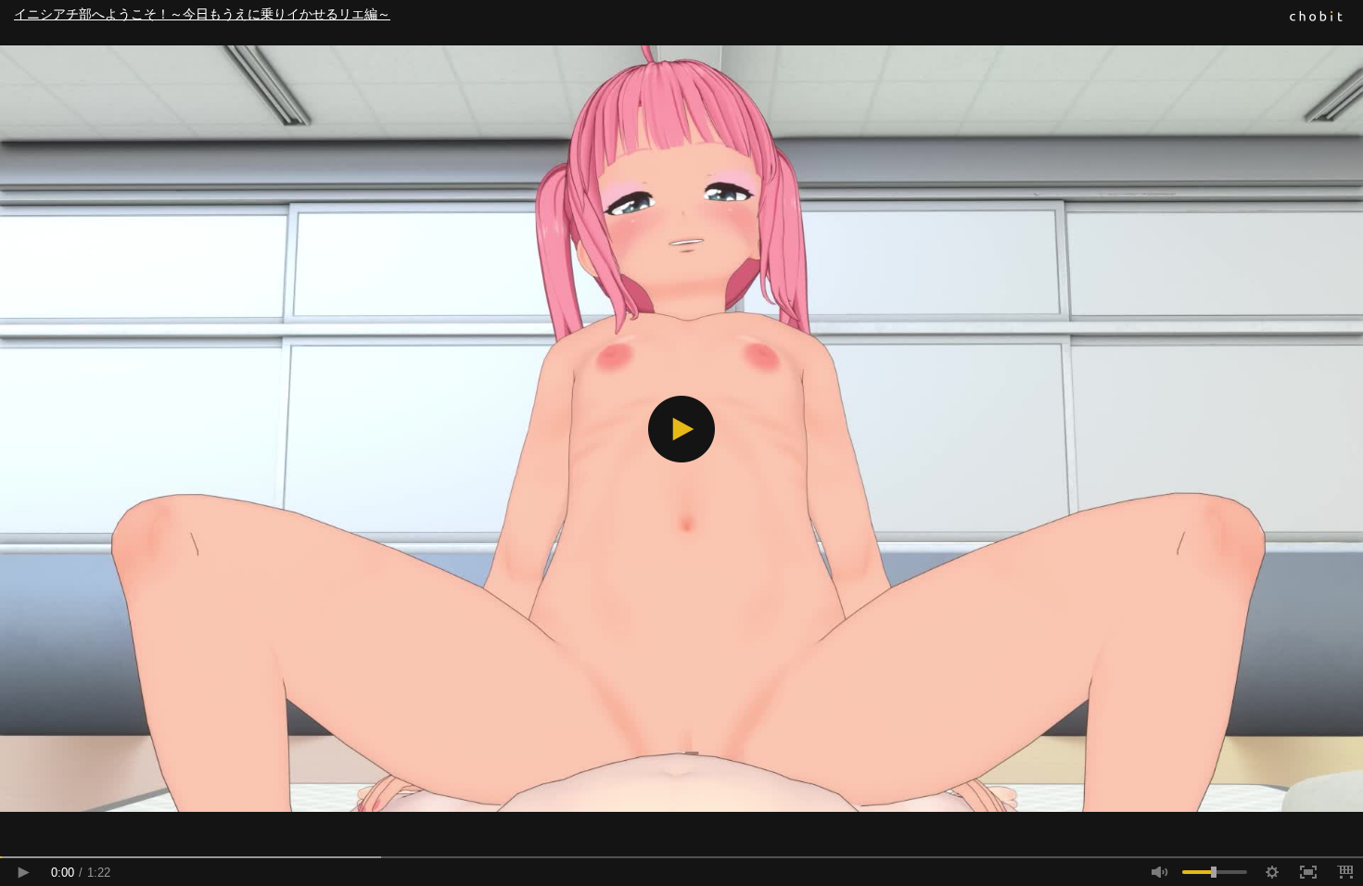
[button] (681, 429)
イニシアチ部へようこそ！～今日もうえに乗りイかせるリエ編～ (202, 13)
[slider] (681, 857)
